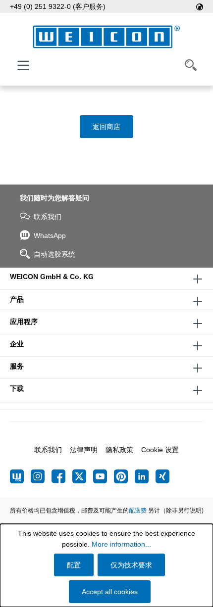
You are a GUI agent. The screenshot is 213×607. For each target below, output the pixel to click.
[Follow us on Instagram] (41, 476)
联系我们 (47, 217)
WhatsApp (50, 235)
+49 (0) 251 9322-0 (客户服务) (58, 6)
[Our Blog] (20, 476)
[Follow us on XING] (162, 476)
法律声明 (84, 450)
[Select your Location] (199, 6)
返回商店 (106, 127)
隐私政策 (119, 450)
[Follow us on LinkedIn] (145, 476)
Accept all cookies (110, 592)
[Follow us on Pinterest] (124, 476)
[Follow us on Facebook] (62, 476)
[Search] (190, 65)
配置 (74, 565)
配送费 (138, 510)
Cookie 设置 (160, 450)
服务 (17, 366)
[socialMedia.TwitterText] (82, 476)
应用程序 (24, 322)
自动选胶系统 (54, 254)
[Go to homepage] (106, 37)
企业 (17, 344)
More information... (121, 544)
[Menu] (23, 65)
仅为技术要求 (131, 565)
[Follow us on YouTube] (103, 476)
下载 (17, 388)
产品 (17, 299)
